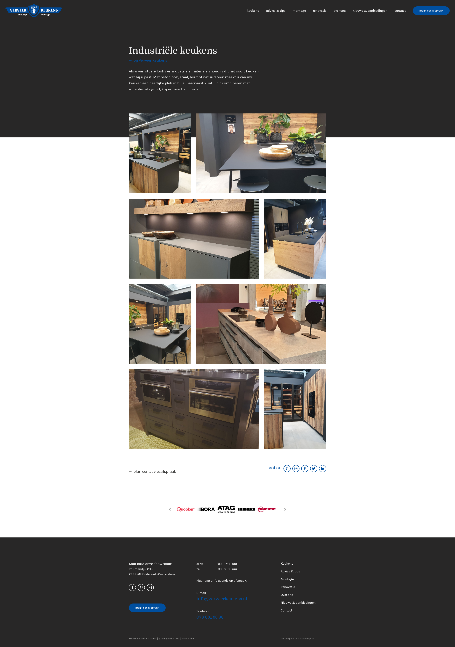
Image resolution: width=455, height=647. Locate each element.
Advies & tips (275, 11)
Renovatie (319, 11)
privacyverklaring (169, 638)
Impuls (310, 638)
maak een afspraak (431, 10)
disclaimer (188, 638)
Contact (400, 11)
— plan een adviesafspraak (152, 471)
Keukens (253, 11)
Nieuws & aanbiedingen (370, 11)
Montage (299, 11)
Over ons (340, 11)
